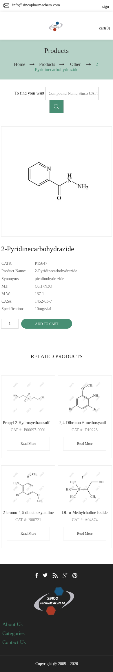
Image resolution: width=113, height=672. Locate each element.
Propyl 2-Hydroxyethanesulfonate (30, 423)
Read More (28, 444)
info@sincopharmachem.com (36, 5)
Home (19, 64)
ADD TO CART (46, 324)
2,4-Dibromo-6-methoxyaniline (85, 423)
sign (105, 6)
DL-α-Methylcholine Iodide (84, 512)
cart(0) (104, 28)
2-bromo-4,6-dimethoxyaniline (28, 512)
